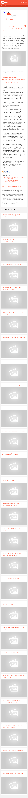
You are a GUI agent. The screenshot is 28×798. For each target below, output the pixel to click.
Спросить (11, 19)
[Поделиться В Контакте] (5, 171)
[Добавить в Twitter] (9, 171)
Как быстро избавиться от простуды (13, 385)
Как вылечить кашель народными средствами (12, 774)
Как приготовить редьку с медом (10, 75)
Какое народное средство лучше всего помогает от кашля (13, 178)
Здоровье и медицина (9, 5)
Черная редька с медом (10, 181)
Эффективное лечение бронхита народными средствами (12, 504)
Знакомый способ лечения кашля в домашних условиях (13, 604)
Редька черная (7, 408)
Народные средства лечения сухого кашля (13, 628)
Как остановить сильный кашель (12, 362)
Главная (2, 5)
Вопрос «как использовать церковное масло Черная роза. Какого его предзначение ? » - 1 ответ (15, 81)
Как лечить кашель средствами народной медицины (12, 726)
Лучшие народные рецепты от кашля (13, 431)
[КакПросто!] (5, 2)
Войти (22, 2)
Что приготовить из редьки (11, 180)
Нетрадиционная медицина (19, 5)
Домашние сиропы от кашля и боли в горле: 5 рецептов (13, 676)
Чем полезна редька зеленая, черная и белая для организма (13, 313)
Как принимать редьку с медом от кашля (12, 215)
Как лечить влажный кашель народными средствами (11, 701)
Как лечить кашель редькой (9, 77)
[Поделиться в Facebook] (7, 171)
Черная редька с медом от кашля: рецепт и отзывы (12, 240)
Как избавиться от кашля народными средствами (13, 338)
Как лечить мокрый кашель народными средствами (10, 579)
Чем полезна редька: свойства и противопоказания (12, 479)
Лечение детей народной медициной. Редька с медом (11, 455)
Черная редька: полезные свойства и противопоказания (13, 288)
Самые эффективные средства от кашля (12, 529)
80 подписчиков (16, 17)
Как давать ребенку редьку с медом (13, 264)
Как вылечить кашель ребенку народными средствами (11, 554)
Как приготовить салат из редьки (12, 750)
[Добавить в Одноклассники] (3, 171)
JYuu (8, 12)
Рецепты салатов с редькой (10, 652)
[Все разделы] (26, 2)
